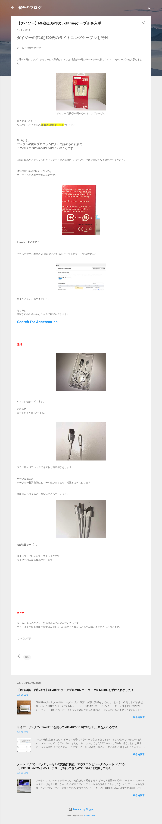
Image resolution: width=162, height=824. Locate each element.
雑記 (27, 657)
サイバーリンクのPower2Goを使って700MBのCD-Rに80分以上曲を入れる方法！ (68, 727)
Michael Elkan (89, 816)
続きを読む (139, 717)
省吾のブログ (30, 7)
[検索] (149, 8)
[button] (143, 23)
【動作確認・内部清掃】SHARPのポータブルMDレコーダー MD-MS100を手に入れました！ (75, 690)
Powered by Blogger (83, 809)
